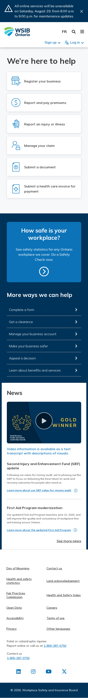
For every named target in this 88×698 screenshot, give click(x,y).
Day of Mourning (17, 568)
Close (81, 11)
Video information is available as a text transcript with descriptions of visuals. (39, 451)
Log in (75, 42)
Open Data (14, 608)
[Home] (17, 31)
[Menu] (82, 32)
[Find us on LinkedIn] (18, 672)
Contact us (54, 568)
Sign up (51, 42)
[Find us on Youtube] (48, 672)
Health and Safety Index (64, 595)
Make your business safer (28, 346)
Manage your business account (32, 334)
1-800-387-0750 (55, 646)
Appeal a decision (22, 358)
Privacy (11, 629)
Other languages (58, 629)
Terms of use (56, 618)
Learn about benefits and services (35, 370)
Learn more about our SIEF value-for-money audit (39, 490)
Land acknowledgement (63, 581)
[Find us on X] (64, 672)
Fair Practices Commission (15, 595)
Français (64, 31)
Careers (52, 608)
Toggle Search (73, 31)
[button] (44, 421)
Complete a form (21, 310)
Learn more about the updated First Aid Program (39, 530)
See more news (69, 541)
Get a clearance (21, 322)
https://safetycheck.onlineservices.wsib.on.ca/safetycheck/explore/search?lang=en (44, 271)
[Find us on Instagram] (33, 672)
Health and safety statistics (19, 581)
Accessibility (15, 618)
